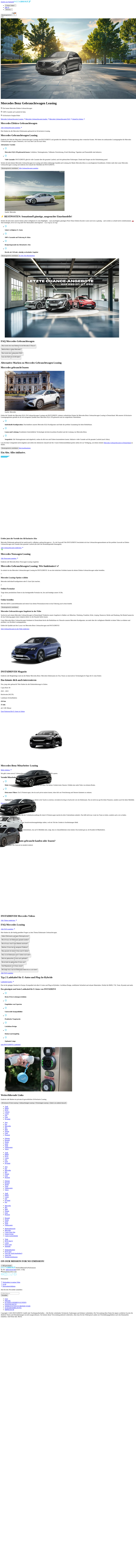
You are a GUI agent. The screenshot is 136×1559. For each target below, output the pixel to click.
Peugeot (7, 1135)
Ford (6, 1117)
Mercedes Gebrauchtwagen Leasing (12, 119)
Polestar (7, 1138)
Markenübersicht (10, 1228)
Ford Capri (8, 1244)
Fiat (6, 1115)
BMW (7, 1108)
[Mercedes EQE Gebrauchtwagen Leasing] (35, 210)
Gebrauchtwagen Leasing (27, 1103)
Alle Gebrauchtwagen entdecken (11, 548)
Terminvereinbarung (11, 1257)
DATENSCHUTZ (11, 1304)
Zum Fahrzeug (5, 711)
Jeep (6, 1122)
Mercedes (8, 1126)
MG (6, 1128)
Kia (6, 1124)
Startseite (7, 1246)
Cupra (7, 1113)
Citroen (7, 1112)
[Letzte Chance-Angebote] (62, 337)
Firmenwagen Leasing (42, 1103)
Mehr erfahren (5, 770)
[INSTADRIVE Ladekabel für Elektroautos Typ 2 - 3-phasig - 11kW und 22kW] (38, 1091)
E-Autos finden (10, 5)
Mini (6, 1129)
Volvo (7, 1149)
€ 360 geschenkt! (7, 1265)
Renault (7, 1140)
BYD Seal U (9, 1241)
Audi (6, 1106)
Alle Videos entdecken (8, 920)
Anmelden (4, 1295)
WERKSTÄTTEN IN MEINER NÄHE (17, 1306)
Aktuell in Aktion (77, 119)
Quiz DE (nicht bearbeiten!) (13, 1253)
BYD (6, 1110)
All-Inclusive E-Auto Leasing (10, 1103)
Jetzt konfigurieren (25, 448)
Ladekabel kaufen (6, 982)
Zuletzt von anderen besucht (58, 1103)
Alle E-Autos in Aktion (17, 711)
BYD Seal (8, 1251)
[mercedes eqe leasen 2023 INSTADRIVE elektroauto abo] (37, 667)
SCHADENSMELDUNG (13, 1308)
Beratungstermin (6, 15)
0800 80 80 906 (11, 1270)
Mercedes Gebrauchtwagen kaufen (36, 119)
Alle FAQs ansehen (7, 929)
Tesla (6, 1145)
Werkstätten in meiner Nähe (11, 1282)
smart (6, 1144)
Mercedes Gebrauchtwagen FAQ (59, 119)
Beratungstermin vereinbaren (10, 168)
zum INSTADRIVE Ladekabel (11, 1044)
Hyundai (7, 1119)
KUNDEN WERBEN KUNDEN (15, 1302)
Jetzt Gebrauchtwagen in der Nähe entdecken (15, 629)
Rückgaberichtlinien (8, 1286)
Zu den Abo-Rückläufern (27, 255)
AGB (4, 1284)
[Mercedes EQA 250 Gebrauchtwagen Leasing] (35, 410)
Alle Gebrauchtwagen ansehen (11, 128)
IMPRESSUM (9, 1309)
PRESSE (8, 1301)
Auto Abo (8, 1255)
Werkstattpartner (10, 1250)
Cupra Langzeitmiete (11, 1236)
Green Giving (9, 1234)
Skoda (7, 1142)
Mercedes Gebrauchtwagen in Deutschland (117, 443)
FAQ (6, 1299)
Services (8, 9)
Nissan (7, 1131)
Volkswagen (9, 1147)
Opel (6, 1133)
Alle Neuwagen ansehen (9, 558)
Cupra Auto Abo (10, 1232)
